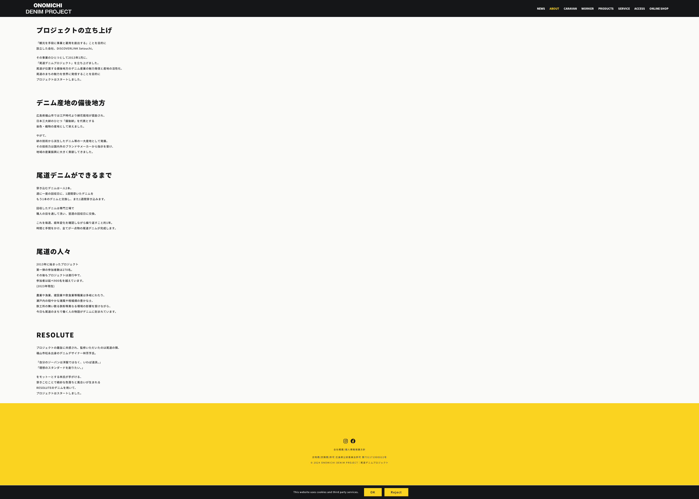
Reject (396, 492)
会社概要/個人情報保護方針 (350, 449)
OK (372, 492)
